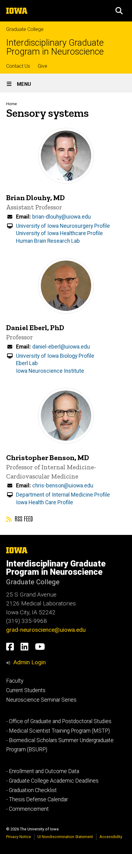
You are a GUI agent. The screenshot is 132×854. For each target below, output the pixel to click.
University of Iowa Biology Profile (55, 356)
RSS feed (23, 518)
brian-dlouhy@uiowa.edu (61, 217)
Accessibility (110, 836)
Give (42, 66)
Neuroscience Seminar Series (41, 700)
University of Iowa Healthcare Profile (59, 233)
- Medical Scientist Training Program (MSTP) (58, 731)
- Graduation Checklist (31, 790)
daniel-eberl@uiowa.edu (61, 347)
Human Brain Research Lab (48, 241)
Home (11, 103)
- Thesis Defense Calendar (37, 799)
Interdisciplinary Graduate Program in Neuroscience (55, 47)
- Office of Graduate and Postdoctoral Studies (58, 721)
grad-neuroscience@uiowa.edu (46, 629)
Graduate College (25, 29)
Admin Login (29, 662)
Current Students (25, 690)
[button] (119, 10)
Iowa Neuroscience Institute (50, 371)
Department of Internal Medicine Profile (63, 495)
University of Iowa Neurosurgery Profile (63, 226)
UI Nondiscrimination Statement (65, 836)
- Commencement (27, 809)
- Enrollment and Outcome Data (42, 771)
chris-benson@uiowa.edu (62, 485)
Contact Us (18, 66)
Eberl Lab (27, 363)
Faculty (14, 681)
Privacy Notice (18, 836)
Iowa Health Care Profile (44, 502)
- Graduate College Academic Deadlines (52, 781)
